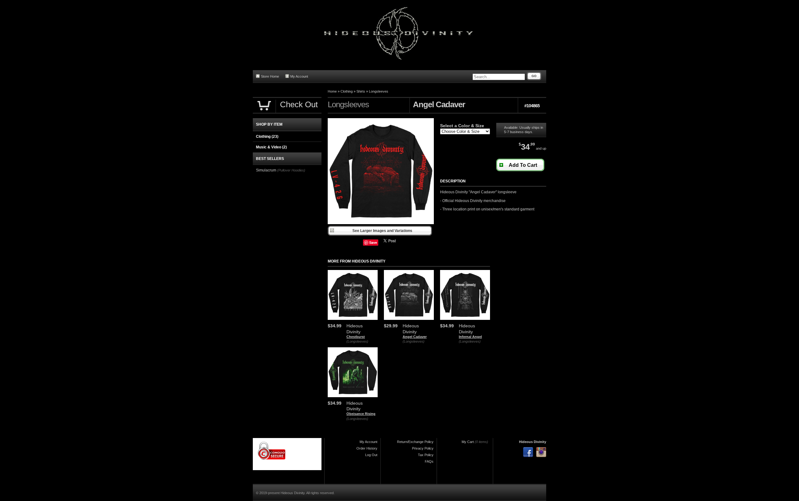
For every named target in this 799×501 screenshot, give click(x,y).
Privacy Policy (423, 448)
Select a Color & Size (462, 125)
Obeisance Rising (360, 414)
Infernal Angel (470, 337)
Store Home (270, 76)
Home (332, 91)
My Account (299, 76)
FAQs (429, 461)
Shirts (360, 91)
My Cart (468, 442)
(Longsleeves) (357, 341)
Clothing (347, 91)
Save (373, 242)
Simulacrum (266, 170)
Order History (366, 448)
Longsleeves (378, 91)
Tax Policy (426, 455)
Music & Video (271, 147)
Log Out (371, 455)
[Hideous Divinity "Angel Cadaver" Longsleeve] (381, 223)
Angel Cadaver (415, 337)
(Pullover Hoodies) (291, 170)
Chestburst (355, 337)
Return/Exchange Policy (415, 442)
